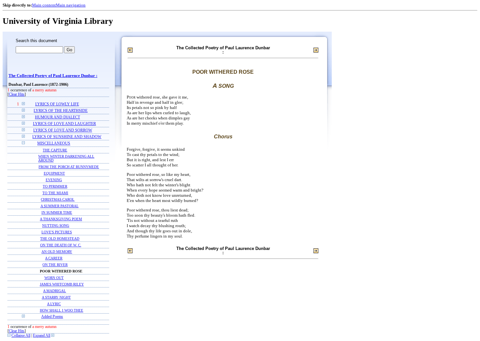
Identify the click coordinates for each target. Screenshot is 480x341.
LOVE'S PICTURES (56, 232)
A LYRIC (54, 304)
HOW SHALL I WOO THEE (61, 310)
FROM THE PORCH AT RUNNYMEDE (69, 167)
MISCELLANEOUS (53, 143)
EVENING (54, 180)
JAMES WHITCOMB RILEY (62, 284)
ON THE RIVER (55, 265)
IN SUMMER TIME (56, 212)
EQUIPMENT (54, 173)
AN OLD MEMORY (56, 252)
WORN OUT (54, 278)
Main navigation (71, 5)
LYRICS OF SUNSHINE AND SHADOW (66, 137)
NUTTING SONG (55, 225)
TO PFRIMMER (55, 186)
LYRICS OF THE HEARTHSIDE (61, 111)
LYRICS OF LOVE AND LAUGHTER (64, 124)
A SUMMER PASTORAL (59, 206)
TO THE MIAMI (55, 193)
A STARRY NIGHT (56, 297)
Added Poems (52, 317)
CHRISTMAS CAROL (57, 199)
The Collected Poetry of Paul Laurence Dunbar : (52, 75)
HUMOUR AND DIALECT (57, 117)
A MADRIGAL (54, 291)
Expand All (41, 335)
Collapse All (20, 335)
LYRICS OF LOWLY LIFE (57, 104)
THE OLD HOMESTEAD (59, 238)
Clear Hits (16, 94)
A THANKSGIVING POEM (61, 219)
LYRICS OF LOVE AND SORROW (62, 130)
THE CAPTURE (55, 150)
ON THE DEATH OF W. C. (60, 245)
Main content (44, 5)
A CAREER (53, 258)
